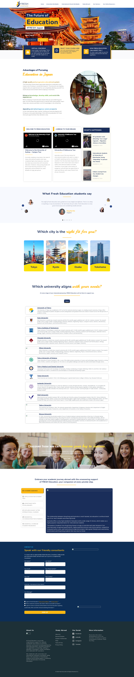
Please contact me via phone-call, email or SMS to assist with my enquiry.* (43, 603)
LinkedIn (78, 637)
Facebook (78, 634)
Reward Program (59, 636)
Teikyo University (45, 405)
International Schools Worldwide (70, 4)
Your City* (26, 576)
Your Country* (48, 576)
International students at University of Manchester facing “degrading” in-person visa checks (100, 157)
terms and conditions (44, 601)
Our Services (96, 4)
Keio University (42, 318)
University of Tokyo (44, 308)
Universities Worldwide (52, 4)
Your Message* (28, 592)
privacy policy (54, 601)
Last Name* (48, 561)
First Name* (27, 561)
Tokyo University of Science (47, 358)
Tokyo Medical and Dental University (50, 367)
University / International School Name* (34, 584)
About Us (57, 634)
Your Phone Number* (50, 568)
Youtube (78, 644)
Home (42, 4)
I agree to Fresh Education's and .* (42, 601)
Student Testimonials (61, 638)
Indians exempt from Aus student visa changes (99, 174)
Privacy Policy (59, 645)
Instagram (79, 641)
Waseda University (44, 338)
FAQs (56, 640)
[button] (32, 40)
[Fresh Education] (22, 4)
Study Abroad (86, 4)
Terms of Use (59, 642)
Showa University (45, 414)
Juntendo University (44, 383)
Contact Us (28, 547)
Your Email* (27, 568)
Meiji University (42, 395)
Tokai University (43, 376)
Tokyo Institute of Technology (48, 328)
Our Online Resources (109, 4)
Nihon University (45, 348)
